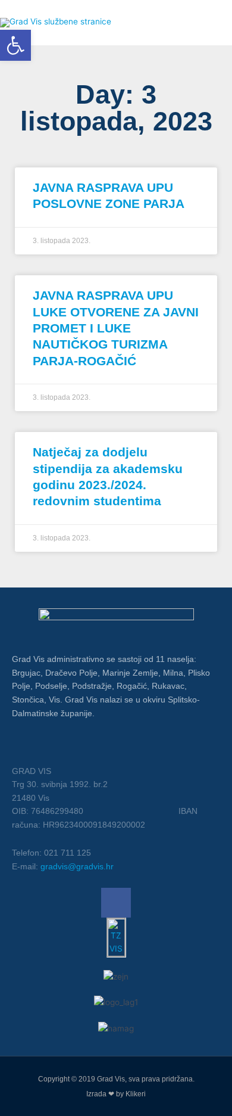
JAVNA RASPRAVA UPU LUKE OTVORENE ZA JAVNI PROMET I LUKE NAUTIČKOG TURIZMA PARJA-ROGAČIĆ (116, 327)
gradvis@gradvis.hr (77, 866)
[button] (15, 45)
